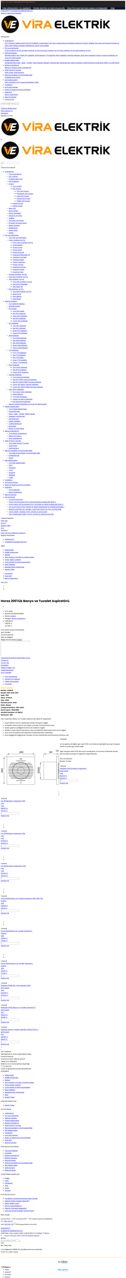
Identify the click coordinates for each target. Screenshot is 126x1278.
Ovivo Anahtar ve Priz (13, 50)
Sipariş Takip (5, 13)
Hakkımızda (9, 550)
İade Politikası (10, 564)
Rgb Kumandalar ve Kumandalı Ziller (18, 1128)
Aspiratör (8, 1140)
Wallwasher (30, 46)
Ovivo (7, 1188)
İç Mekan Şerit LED (21, 43)
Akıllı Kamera (19, 72)
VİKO (7, 82)
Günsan (8, 1190)
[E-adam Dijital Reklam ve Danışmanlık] (63, 1262)
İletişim (18, 13)
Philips (7, 1178)
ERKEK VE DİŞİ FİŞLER (111, 63)
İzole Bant (100, 63)
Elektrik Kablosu (11, 1118)
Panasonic (9, 1183)
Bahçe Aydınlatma (12, 1123)
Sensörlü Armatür (82, 43)
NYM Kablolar (40, 55)
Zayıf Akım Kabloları (88, 55)
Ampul (42, 43)
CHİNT (36, 82)
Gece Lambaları (68, 43)
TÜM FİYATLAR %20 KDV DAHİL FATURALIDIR (87, 8)
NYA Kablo (21, 55)
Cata (7, 1181)
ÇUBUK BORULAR (89, 63)
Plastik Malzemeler (12, 1121)
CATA (18, 82)
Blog (6, 1095)
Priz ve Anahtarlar (12, 1116)
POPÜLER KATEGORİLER (10, 1147)
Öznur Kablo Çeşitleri (13, 560)
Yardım (13, 13)
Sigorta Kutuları (11, 1143)
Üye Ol (3, 523)
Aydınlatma (9, 1113)
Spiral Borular (65, 63)
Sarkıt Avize (39, 46)
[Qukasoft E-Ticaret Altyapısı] (63, 1270)
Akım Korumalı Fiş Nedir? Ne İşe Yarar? (19, 1211)
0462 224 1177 (8, 1221)
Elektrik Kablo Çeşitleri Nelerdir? (17, 1201)
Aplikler (92, 43)
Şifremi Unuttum (19, 533)
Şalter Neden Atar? (12, 1203)
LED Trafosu (9, 43)
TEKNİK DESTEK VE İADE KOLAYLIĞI (49, 8)
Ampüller (8, 1153)
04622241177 (9, 539)
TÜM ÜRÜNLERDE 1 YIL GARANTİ (16, 8)
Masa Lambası (19, 46)
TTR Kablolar (51, 55)
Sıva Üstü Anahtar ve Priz (50, 50)
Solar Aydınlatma (24, 68)
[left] (1, 1047)
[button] (4, 113)
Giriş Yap (4, 521)
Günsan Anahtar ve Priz (31, 50)
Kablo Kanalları (76, 63)
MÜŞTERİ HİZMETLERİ (8, 1101)
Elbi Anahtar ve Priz (83, 50)
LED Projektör (34, 43)
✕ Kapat (19, 640)
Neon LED (48, 43)
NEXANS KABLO (11, 55)
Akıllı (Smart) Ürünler (13, 1125)
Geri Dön (4, 582)
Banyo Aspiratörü (11, 94)
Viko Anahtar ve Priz (68, 50)
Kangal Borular (10, 63)
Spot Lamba (57, 43)
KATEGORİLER (6, 1109)
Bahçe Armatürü (11, 68)
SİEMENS (30, 82)
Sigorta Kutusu (10, 1160)
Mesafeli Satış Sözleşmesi (14, 567)
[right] (1, 1049)
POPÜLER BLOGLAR (8, 1194)
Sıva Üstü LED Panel (102, 43)
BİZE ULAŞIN (5, 1215)
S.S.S (2, 528)
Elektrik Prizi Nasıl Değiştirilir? (16, 1208)
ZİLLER (18, 77)
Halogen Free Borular (51, 63)
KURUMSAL (5, 1071)
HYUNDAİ (12, 82)
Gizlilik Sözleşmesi (11, 552)
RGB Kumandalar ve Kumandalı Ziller (19, 1163)
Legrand (24, 82)
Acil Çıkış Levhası (11, 1135)
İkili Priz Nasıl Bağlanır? (13, 1206)
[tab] (11, 676)
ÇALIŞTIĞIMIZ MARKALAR (10, 1174)
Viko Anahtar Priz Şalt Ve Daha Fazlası (19, 557)
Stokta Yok (64, 783)
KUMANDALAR (10, 77)
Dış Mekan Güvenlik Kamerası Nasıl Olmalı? (21, 1198)
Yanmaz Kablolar (74, 55)
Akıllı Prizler (9, 72)
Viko (6, 1186)
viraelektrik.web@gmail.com (12, 1231)
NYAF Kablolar (61, 55)
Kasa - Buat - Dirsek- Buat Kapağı (29, 63)
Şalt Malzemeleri (11, 1130)
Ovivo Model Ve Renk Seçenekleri (17, 562)
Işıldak (46, 46)
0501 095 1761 (9, 1224)
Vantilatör (9, 1133)
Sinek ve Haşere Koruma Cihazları (18, 1138)
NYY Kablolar (30, 55)
